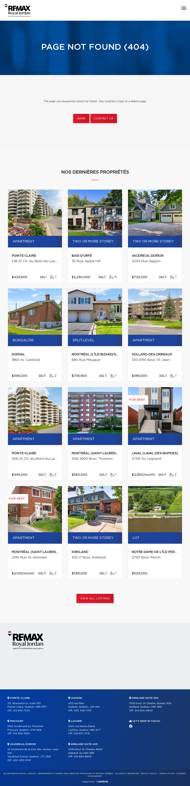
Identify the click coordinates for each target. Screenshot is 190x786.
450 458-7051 (82, 710)
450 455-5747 (22, 760)
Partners (68, 692)
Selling (121, 692)
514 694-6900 (83, 757)
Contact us (103, 118)
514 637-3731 (82, 733)
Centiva (102, 781)
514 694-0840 (144, 710)
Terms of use (166, 774)
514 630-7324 (21, 710)
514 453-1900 (21, 733)
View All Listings (95, 598)
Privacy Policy (149, 774)
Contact (177, 692)
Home (81, 118)
